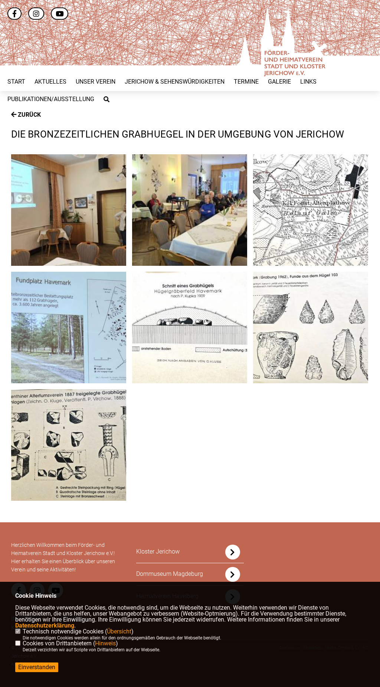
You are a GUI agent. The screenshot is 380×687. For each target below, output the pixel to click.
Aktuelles (50, 82)
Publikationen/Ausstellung (50, 99)
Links (308, 82)
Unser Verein (95, 82)
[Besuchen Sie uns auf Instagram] (36, 14)
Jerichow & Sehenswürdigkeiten (175, 82)
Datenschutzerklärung (44, 625)
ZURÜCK (28, 114)
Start (16, 82)
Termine (246, 82)
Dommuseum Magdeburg (169, 573)
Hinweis (105, 643)
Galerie (279, 82)
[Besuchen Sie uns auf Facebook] (14, 14)
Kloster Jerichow (158, 551)
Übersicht (119, 631)
